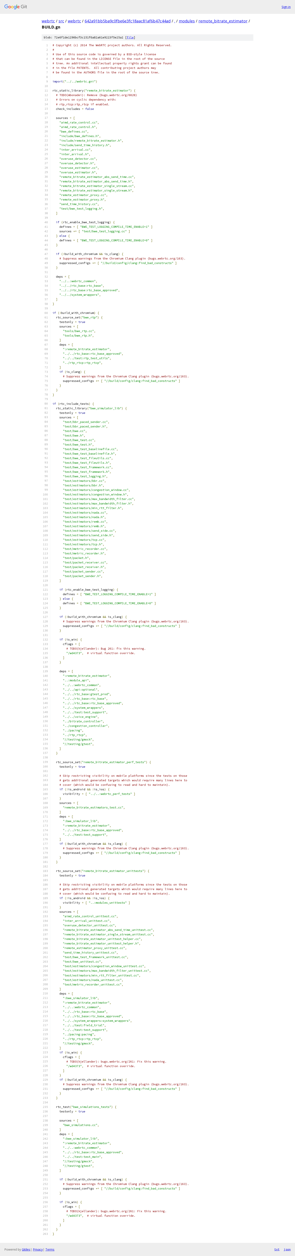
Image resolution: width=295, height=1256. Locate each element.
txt (276, 1249)
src (61, 21)
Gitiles (26, 1249)
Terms (49, 1249)
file (130, 37)
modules (187, 21)
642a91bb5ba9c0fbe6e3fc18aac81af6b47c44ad (128, 21)
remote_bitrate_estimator (222, 21)
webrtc (48, 21)
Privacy (38, 1249)
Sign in (286, 7)
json (287, 1249)
